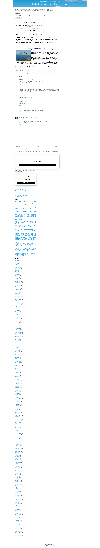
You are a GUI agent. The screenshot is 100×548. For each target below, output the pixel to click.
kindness (21, 229)
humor (35, 225)
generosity (27, 221)
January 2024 (17, 281)
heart (42, 71)
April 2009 (17, 525)
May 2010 (17, 507)
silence (28, 247)
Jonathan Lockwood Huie (48, 71)
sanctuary (26, 244)
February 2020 (18, 346)
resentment (22, 243)
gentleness (32, 221)
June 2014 (17, 440)
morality (17, 233)
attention (34, 205)
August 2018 (17, 371)
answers (17, 205)
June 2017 (17, 390)
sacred (23, 244)
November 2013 (18, 449)
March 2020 (17, 344)
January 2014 (17, 447)
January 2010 (17, 513)
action (24, 204)
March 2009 (17, 527)
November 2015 (18, 416)
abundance (25, 203)
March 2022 (17, 311)
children (22, 209)
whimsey (25, 254)
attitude (17, 207)
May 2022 (17, 308)
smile (16, 248)
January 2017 (17, 397)
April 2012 (17, 476)
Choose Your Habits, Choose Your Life (22, 194)
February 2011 (18, 495)
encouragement (33, 215)
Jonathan (20, 117)
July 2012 (17, 471)
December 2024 (18, 266)
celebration (28, 208)
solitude (22, 248)
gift (35, 221)
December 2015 (18, 415)
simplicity (32, 247)
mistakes (32, 232)
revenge (16, 244)
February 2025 (18, 263)
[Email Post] (28, 70)
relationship (23, 242)
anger (35, 204)
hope (28, 225)
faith (35, 216)
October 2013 (17, 451)
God (20, 201)
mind (21, 73)
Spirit (35, 201)
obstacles (28, 234)
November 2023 (18, 284)
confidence (17, 213)
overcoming (17, 237)
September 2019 (18, 353)
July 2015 (17, 422)
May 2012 (17, 474)
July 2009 (17, 521)
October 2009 (17, 517)
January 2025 (17, 264)
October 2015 (17, 418)
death (16, 214)
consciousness (23, 213)
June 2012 (17, 473)
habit (35, 222)
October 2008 (17, 534)
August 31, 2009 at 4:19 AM (29, 87)
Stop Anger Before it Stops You (21, 195)
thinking (25, 250)
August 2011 (17, 487)
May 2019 (17, 358)
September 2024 (18, 270)
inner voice (26, 226)
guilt (32, 222)
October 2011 (17, 484)
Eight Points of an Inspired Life (35, 71)
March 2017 (17, 394)
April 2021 (17, 326)
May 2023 (17, 292)
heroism (20, 225)
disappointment (33, 214)
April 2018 (17, 376)
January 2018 (17, 380)
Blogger (52, 545)
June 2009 (17, 523)
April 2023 (17, 293)
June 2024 (17, 274)
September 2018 (18, 369)
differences (26, 214)
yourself (22, 255)
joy (27, 228)
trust (32, 252)
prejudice (25, 239)
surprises (34, 249)
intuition (16, 228)
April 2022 (17, 310)
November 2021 (18, 317)
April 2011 (17, 492)
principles (30, 239)
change (17, 209)
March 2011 (17, 494)
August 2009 (17, 520)
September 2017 (18, 386)
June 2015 (17, 423)
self (16, 245)
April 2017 (17, 393)
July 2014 (17, 438)
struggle (19, 249)
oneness (32, 234)
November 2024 (18, 267)
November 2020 (18, 333)
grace (28, 222)
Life (24, 201)
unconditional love (24, 253)
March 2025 (17, 261)
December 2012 (18, 465)
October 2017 (17, 384)
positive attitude (32, 238)
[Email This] (16, 18)
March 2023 (17, 295)
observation (22, 234)
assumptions (29, 205)
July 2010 (17, 505)
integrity (30, 226)
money (35, 232)
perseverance (18, 238)
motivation (22, 233)
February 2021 (18, 329)
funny (32, 219)
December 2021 (18, 315)
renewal (17, 243)
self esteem (26, 245)
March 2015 (17, 427)
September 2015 (18, 419)
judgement (30, 228)
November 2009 (18, 516)
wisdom (28, 254)
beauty (30, 207)
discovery (17, 215)
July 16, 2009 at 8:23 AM (28, 79)
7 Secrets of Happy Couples (20, 193)
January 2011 (17, 496)
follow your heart (32, 218)
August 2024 (17, 271)
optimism (34, 235)
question (25, 240)
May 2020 (17, 342)
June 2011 (17, 489)
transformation (22, 252)
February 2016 (18, 412)
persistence (24, 238)
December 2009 (18, 514)
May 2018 (17, 375)
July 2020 (17, 339)
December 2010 (18, 498)
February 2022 (18, 313)
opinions (25, 235)
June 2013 (17, 456)
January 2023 (17, 297)
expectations (28, 216)
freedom (24, 219)
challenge (34, 208)
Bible (16, 201)
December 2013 (18, 448)
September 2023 (18, 286)
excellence (23, 216)
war (19, 254)
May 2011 (17, 491)
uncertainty (17, 253)
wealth (21, 254)
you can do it (17, 255)
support (31, 249)
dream (28, 215)
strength (34, 248)
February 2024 (18, 279)
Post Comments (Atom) (24, 148)
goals (19, 222)
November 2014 (18, 433)
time (32, 250)
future (35, 219)
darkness (34, 213)
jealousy (20, 228)
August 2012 (17, 470)
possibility (17, 239)
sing (35, 247)
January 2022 (17, 314)
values (16, 254)
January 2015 (17, 430)
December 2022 (18, 299)
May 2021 (17, 325)
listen (29, 230)
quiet (29, 240)
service (20, 247)
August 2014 (17, 437)
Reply (20, 84)
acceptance (33, 203)
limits (27, 230)
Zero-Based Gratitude (19, 196)
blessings (34, 207)
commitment (24, 211)
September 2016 (18, 402)
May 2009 (17, 524)
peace (29, 237)
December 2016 (18, 398)
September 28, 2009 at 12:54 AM (30, 108)
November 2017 (18, 383)
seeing (32, 244)
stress (16, 249)
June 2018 (17, 373)
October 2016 (17, 401)
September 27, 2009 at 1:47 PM (29, 97)
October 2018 (17, 368)
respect (27, 243)
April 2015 (17, 426)
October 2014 (17, 434)
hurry (16, 226)
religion (34, 242)
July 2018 (17, 372)
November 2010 (18, 499)
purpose (21, 240)
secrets (30, 244)
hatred (23, 224)
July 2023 (17, 289)
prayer (21, 239)
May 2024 (17, 275)
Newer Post (18, 146)
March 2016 (17, 411)
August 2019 (17, 354)
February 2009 (18, 528)
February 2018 (18, 379)
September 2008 (18, 535)
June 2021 (17, 324)
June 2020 (17, 340)
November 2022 (18, 300)
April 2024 (17, 277)
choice (24, 71)
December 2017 (18, 382)
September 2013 (18, 452)
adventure (30, 204)
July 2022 (17, 306)
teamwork (17, 250)
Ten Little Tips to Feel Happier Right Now (22, 190)
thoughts (29, 250)
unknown (31, 253)
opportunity (30, 235)
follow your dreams (22, 218)
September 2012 (18, 469)
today (35, 250)
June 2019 (17, 357)
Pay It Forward (29, 201)
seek (35, 244)
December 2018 (18, 365)
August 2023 (17, 288)
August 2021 (17, 321)
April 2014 (17, 442)
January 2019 (17, 364)
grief (30, 222)
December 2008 (18, 531)
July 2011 (17, 488)
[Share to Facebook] (19, 18)
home (23, 225)
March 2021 (17, 328)
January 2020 (17, 347)
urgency (34, 253)
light (25, 230)
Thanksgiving (18, 203)
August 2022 (17, 304)
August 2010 (17, 503)
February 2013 (18, 462)
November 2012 (18, 466)
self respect (31, 245)
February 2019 (18, 362)
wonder (32, 254)
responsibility (33, 243)
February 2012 (18, 478)
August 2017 (17, 387)
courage (29, 213)
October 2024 (17, 268)
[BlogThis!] (17, 18)
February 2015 (18, 429)
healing (27, 224)
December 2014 (18, 431)
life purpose (20, 230)
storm (31, 248)
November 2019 (18, 350)
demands (27, 71)
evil (20, 216)
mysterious (27, 233)
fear (16, 218)
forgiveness (18, 219)
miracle (28, 232)
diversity (21, 215)
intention (34, 226)
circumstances (33, 209)
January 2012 (17, 480)
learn (34, 229)
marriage (22, 232)
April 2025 (17, 260)
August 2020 (17, 337)
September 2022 (18, 303)
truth (35, 252)
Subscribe (37, 165)
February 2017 (18, 395)
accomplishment (18, 204)
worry (35, 254)
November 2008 (18, 532)
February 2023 (18, 296)
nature (31, 233)
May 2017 (17, 391)
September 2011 (18, 485)
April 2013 (17, 459)
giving (16, 222)
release (31, 242)
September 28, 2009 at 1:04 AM (30, 117)
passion (22, 237)
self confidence (20, 245)
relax (28, 242)
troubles (28, 252)
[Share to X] (18, 18)
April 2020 (17, 343)
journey (23, 228)
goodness (23, 222)
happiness (18, 224)
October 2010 (17, 500)
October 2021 (17, 318)
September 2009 (18, 518)
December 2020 (18, 332)
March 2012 (17, 477)
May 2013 (17, 458)
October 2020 (17, 335)
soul (25, 248)
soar (19, 248)
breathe (22, 208)
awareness (21, 207)
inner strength (20, 226)
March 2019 (17, 361)
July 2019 (17, 355)
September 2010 (18, 502)
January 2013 (17, 463)
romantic (20, 244)
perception (34, 237)
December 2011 (18, 481)
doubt (25, 215)
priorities (34, 239)
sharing (24, 247)
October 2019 (17, 351)
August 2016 (17, 404)
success (23, 249)
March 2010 (17, 510)
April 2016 (17, 409)
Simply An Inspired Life (26, 73)
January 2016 (17, 413)
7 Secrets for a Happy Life (20, 191)
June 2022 (17, 307)
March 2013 (17, 460)
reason (35, 240)
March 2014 (17, 444)
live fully (32, 230)
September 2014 (18, 436)
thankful (21, 250)
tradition (17, 252)
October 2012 (17, 467)
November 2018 (18, 366)
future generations (19, 221)
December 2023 (18, 282)
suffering (27, 249)
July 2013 (17, 455)
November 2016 (18, 400)
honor (25, 225)
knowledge (26, 229)
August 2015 (17, 420)
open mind (20, 235)
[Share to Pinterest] (21, 18)
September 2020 (18, 336)
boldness (17, 208)
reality (32, 240)
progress (17, 240)
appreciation (22, 205)
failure (32, 216)
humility (31, 225)
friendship (29, 219)
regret (16, 242)
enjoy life (17, 216)
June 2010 (17, 506)
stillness (28, 248)
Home (38, 146)
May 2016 (17, 408)
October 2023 (17, 285)
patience (25, 237)
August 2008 (17, 536)
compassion (32, 211)
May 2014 (17, 441)
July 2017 (17, 389)
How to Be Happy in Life (19, 189)
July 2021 (17, 322)
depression (21, 214)
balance (26, 207)
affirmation (21, 71)
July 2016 (17, 405)
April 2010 (17, 509)
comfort (17, 211)
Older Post (57, 146)
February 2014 (18, 445)
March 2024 (17, 278)
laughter (31, 229)
